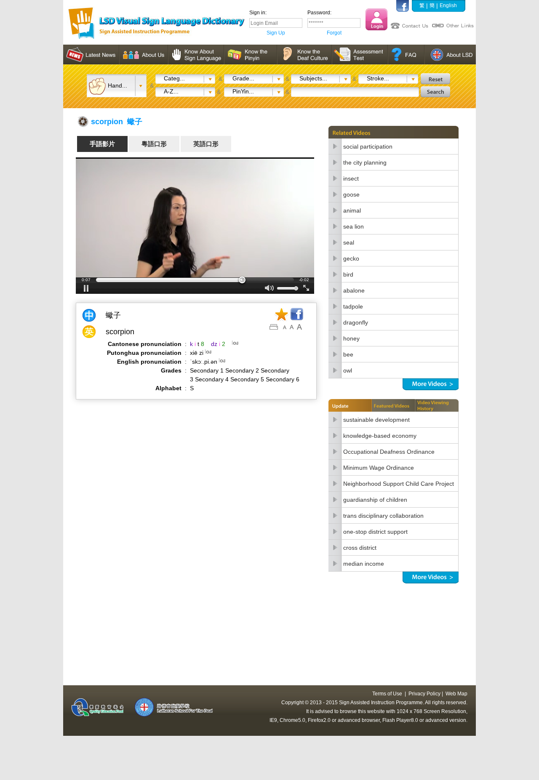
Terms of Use (387, 694)
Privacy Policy (424, 694)
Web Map (456, 694)
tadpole (353, 306)
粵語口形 (154, 143)
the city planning (365, 162)
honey (351, 338)
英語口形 (206, 143)
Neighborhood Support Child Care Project (398, 483)
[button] (86, 288)
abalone (354, 290)
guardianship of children (375, 499)
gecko (351, 258)
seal (348, 242)
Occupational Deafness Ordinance (389, 451)
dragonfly (355, 322)
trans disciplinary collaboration (383, 515)
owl (347, 370)
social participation (367, 146)
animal (352, 210)
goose (351, 194)
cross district (359, 547)
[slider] (195, 280)
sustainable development (376, 419)
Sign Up (276, 33)
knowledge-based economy (379, 435)
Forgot (334, 33)
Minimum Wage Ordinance (378, 467)
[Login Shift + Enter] (376, 19)
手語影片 (102, 143)
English (448, 5)
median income (363, 563)
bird (348, 274)
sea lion (353, 226)
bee (348, 354)
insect (351, 178)
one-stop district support (375, 531)
